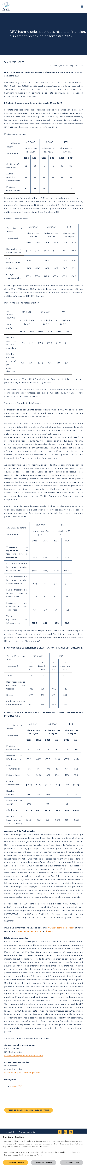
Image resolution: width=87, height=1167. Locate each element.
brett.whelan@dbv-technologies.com (22, 1073)
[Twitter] (71, 1132)
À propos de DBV (27, 1132)
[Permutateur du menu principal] (82, 6)
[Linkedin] (65, 1132)
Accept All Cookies (15, 1163)
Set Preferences (71, 1163)
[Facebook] (60, 1132)
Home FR (9, 1132)
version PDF (16, 1086)
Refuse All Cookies (43, 1163)
